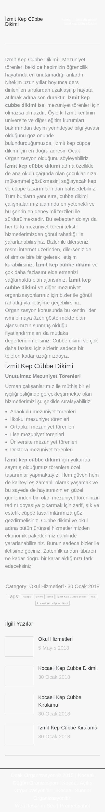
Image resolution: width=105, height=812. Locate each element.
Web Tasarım (30, 805)
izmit (50, 596)
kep (93, 596)
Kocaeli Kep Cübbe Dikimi (67, 668)
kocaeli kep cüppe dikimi (52, 603)
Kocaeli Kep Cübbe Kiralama (59, 701)
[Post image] (19, 646)
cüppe (27, 596)
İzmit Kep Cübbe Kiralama (67, 727)
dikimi (39, 596)
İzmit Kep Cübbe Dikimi (71, 596)
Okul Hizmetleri (46, 586)
